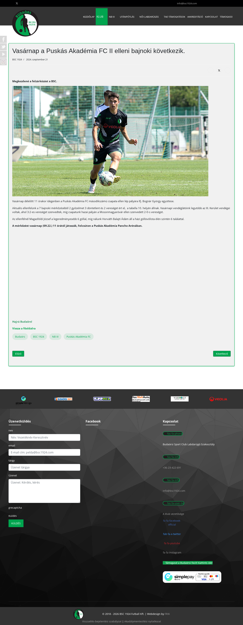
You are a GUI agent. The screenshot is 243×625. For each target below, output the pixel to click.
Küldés (13, 516)
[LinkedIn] (228, 70)
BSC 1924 (38, 336)
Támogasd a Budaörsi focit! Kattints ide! (189, 562)
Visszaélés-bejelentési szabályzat (102, 621)
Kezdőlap (88, 16)
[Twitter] (17, 3)
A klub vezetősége (173, 514)
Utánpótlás (127, 16)
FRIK (167, 614)
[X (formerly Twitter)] (219, 70)
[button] (24, 399)
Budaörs (20, 336)
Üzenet (13, 475)
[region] (121, 399)
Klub (100, 16)
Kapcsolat (211, 16)
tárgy (12, 460)
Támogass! (226, 16)
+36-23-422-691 (172, 467)
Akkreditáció (195, 16)
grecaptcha (15, 507)
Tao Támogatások (174, 16)
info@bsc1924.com (187, 3)
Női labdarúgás (149, 16)
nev (11, 430)
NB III (112, 16)
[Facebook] (211, 70)
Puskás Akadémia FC (79, 336)
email (12, 445)
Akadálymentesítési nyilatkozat (142, 621)
